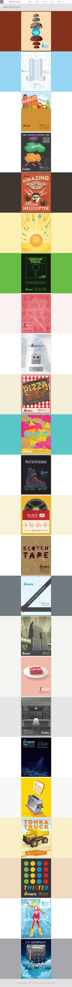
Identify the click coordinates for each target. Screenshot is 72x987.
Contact (45, 1)
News (52, 1)
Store (59, 1)
